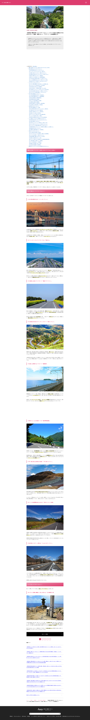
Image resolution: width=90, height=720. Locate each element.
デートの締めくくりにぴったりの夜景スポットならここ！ (37, 118)
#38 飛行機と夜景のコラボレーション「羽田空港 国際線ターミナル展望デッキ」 (41, 126)
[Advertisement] (35, 58)
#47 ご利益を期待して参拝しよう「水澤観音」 (36, 140)
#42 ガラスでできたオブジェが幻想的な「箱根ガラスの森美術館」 (39, 133)
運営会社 (11, 716)
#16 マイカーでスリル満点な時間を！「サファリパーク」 (37, 92)
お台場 (28, 30)
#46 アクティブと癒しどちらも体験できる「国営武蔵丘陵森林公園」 (39, 139)
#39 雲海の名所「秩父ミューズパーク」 (35, 128)
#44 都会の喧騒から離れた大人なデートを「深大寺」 (37, 136)
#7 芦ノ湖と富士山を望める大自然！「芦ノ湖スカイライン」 (38, 78)
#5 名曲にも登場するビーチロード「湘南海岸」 (36, 75)
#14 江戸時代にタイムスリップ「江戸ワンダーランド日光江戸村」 (39, 89)
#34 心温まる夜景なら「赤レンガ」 (34, 121)
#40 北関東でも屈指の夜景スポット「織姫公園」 (36, 129)
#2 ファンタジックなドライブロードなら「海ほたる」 (37, 71)
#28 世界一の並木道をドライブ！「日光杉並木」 (36, 111)
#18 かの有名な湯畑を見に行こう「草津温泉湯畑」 (36, 96)
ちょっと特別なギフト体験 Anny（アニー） (38, 716)
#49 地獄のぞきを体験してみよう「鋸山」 (35, 143)
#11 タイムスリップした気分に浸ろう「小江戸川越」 (37, 85)
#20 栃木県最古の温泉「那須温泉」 (34, 99)
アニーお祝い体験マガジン (6, 2)
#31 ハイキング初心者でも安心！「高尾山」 (35, 115)
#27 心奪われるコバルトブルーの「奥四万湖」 (36, 110)
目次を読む (35, 66)
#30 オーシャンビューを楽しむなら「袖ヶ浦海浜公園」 (37, 114)
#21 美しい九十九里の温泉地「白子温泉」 (35, 100)
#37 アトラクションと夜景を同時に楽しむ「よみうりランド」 (38, 125)
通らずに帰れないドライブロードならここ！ (35, 68)
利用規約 (28, 716)
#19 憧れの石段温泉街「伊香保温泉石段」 (35, 97)
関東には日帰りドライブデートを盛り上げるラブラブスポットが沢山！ (39, 67)
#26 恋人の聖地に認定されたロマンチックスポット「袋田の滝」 (38, 108)
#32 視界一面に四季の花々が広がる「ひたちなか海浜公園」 (38, 117)
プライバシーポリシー (17, 716)
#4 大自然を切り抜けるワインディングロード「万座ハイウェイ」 (39, 74)
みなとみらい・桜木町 (33, 30)
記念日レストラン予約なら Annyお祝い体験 (54, 716)
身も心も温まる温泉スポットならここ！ (35, 93)
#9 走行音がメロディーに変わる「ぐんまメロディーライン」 (38, 81)
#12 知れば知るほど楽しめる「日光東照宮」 (35, 86)
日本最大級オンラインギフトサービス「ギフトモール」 (71, 716)
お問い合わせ (24, 716)
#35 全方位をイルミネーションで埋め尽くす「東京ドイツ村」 (38, 122)
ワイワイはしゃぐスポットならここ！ (34, 82)
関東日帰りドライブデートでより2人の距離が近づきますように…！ (39, 146)
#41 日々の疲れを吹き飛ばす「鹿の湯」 (35, 132)
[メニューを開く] (85, 2)
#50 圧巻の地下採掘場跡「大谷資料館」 (35, 144)
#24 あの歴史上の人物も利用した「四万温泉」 (36, 104)
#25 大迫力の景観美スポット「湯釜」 (34, 107)
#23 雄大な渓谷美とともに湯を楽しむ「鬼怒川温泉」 (37, 103)
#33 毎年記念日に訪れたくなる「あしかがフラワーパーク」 (38, 119)
